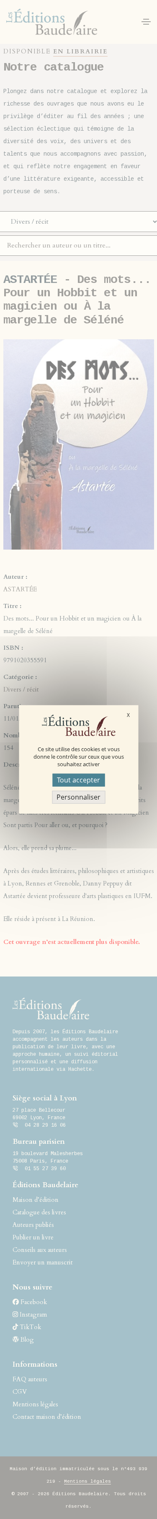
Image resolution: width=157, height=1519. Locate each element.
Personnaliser (78, 797)
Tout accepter (78, 780)
